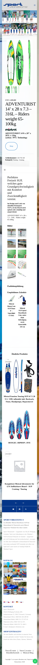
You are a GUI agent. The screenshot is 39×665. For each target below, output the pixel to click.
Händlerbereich (12, 653)
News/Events (10, 650)
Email (5, 639)
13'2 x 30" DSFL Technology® (25, 34)
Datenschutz (17, 662)
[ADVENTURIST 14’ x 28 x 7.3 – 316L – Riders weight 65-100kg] (13, 509)
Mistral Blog (28, 653)
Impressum (30, 659)
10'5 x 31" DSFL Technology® (13, 34)
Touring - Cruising (18, 160)
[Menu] (34, 5)
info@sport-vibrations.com (16, 627)
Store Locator (26, 650)
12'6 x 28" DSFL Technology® (28, 34)
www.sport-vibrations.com (19, 659)
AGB (23, 662)
